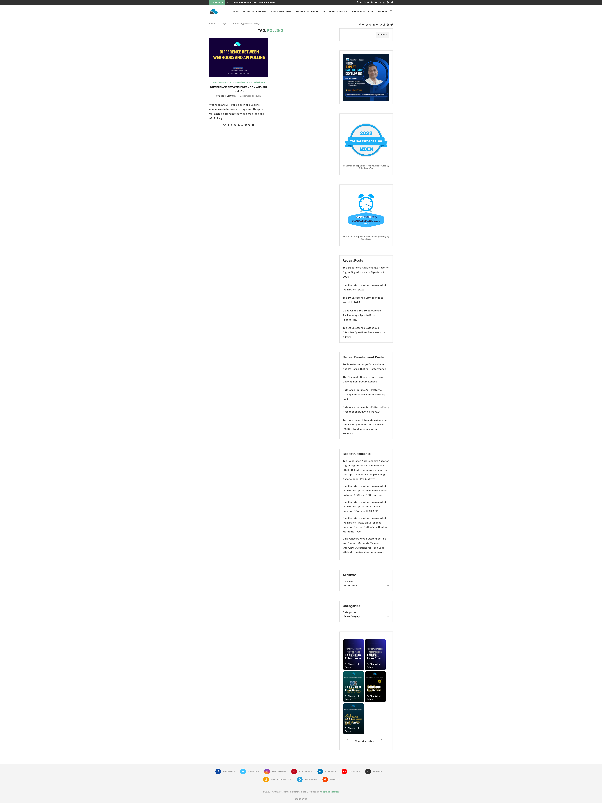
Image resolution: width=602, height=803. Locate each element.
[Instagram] (364, 2)
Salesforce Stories (362, 11)
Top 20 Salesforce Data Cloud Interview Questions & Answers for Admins (364, 332)
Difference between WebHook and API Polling (238, 89)
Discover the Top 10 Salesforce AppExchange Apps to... (263, 3)
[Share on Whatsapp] (242, 125)
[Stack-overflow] (384, 2)
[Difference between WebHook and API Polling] (238, 57)
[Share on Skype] (249, 125)
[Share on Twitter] (232, 125)
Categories (349, 612)
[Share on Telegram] (246, 125)
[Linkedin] (372, 2)
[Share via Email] (253, 125)
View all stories (364, 741)
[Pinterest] (368, 2)
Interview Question (221, 82)
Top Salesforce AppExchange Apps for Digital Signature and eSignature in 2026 (366, 272)
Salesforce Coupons (307, 11)
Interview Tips (242, 82)
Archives (348, 581)
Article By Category (334, 11)
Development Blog (281, 11)
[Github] (380, 2)
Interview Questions (254, 11)
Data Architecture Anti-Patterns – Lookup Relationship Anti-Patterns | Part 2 (364, 394)
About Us (382, 11)
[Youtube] (376, 2)
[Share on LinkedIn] (239, 125)
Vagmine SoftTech (330, 791)
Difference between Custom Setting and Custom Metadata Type (365, 527)
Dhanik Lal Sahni (227, 96)
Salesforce (259, 82)
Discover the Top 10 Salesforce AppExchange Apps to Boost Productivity (362, 315)
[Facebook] (357, 2)
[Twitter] (361, 2)
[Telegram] (388, 2)
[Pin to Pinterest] (235, 125)
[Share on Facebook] (228, 125)
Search (382, 34)
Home (235, 11)
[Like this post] (224, 125)
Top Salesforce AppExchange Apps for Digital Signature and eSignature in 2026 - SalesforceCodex (366, 465)
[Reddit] (392, 2)
